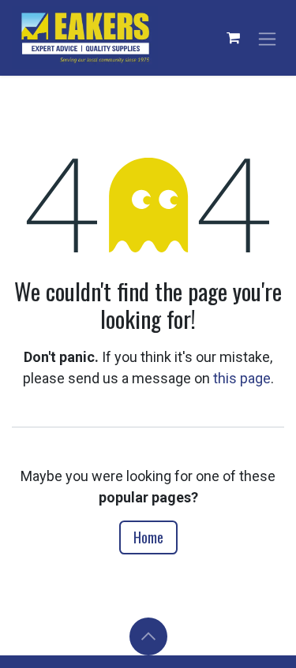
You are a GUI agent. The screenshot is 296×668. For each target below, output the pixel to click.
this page (242, 378)
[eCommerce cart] (232, 38)
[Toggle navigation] (267, 37)
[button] (148, 636)
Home (148, 537)
